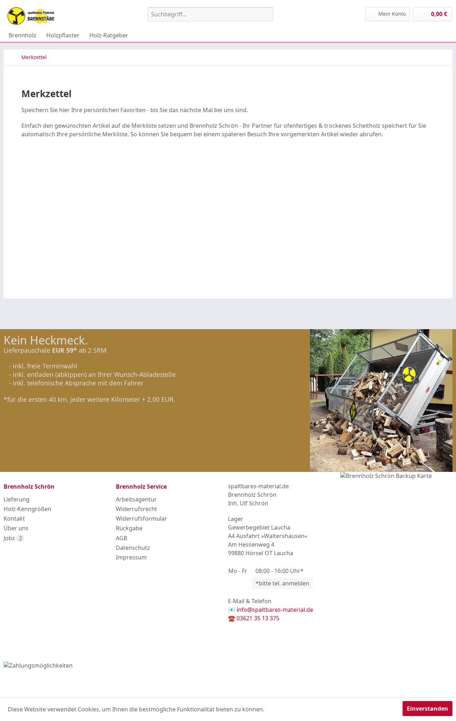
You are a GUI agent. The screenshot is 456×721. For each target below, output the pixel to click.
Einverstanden (427, 708)
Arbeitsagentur (136, 499)
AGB (121, 538)
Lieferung (17, 499)
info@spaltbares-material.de (275, 610)
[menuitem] (210, 14)
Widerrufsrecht (136, 509)
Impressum (131, 557)
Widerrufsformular (141, 518)
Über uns (16, 528)
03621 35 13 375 (258, 618)
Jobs (13, 538)
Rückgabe (129, 528)
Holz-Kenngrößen (27, 509)
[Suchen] (266, 14)
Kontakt (14, 518)
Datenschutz (133, 548)
